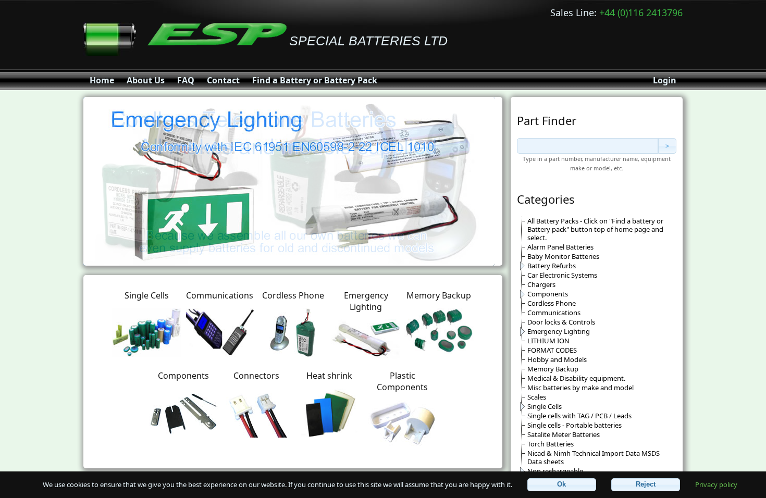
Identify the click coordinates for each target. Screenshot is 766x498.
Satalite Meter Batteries (563, 434)
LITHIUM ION (548, 340)
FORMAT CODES (552, 350)
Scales (536, 397)
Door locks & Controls (561, 322)
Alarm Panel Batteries (560, 247)
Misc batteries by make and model (580, 387)
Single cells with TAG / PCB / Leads (579, 415)
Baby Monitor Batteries (563, 256)
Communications (553, 312)
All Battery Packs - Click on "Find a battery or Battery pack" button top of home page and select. (595, 229)
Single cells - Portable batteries (574, 425)
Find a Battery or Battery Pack (314, 80)
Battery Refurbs (551, 265)
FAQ (185, 80)
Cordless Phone (551, 303)
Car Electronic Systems (562, 275)
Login (664, 80)
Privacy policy (716, 484)
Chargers (541, 284)
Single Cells (544, 406)
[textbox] (587, 146)
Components (547, 293)
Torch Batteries (550, 444)
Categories (546, 199)
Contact (223, 80)
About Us (146, 80)
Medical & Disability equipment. (576, 378)
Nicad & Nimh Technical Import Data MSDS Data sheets (593, 457)
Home (102, 80)
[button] (561, 484)
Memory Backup (552, 369)
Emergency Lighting (558, 331)
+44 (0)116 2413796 (641, 12)
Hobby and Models (557, 359)
